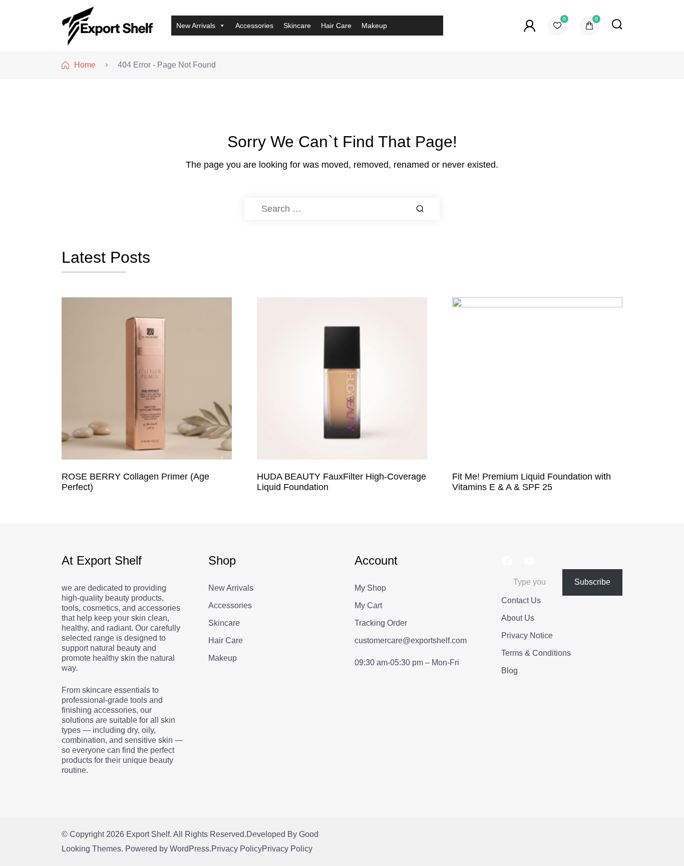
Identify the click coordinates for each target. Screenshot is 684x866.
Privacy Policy (236, 848)
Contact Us (521, 600)
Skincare (297, 26)
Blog (509, 670)
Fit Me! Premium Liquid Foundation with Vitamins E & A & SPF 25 (531, 482)
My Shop (370, 588)
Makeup (374, 26)
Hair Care (336, 26)
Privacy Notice (527, 635)
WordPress (189, 848)
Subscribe (592, 582)
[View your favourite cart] (557, 26)
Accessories (254, 26)
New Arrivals (195, 26)
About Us (517, 618)
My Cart (368, 605)
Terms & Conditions (536, 653)
